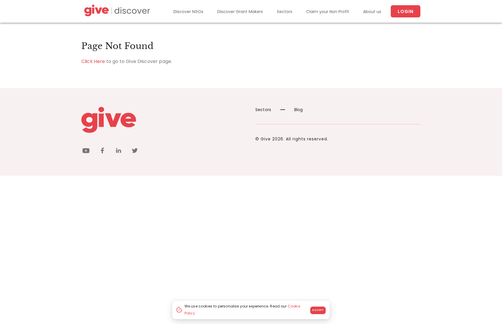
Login (405, 11)
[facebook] (102, 151)
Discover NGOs (188, 12)
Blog (298, 110)
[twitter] (134, 151)
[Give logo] (164, 120)
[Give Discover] (116, 11)
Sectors (284, 12)
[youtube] (86, 151)
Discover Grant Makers (240, 12)
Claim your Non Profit (327, 12)
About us (372, 12)
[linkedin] (118, 151)
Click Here (93, 61)
